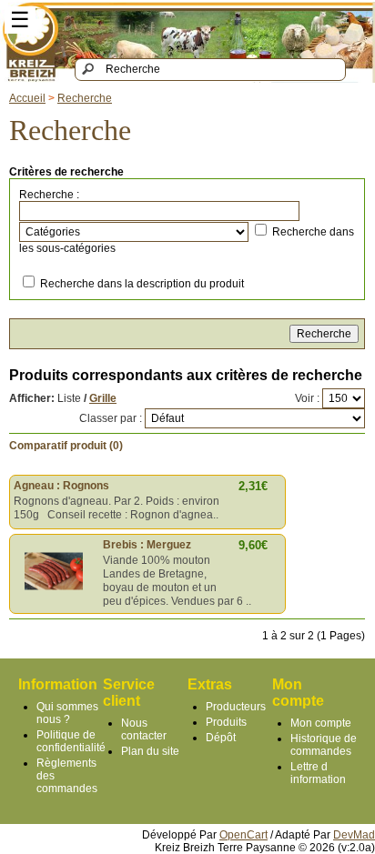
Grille (103, 398)
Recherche (84, 98)
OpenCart (243, 835)
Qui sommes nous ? (67, 713)
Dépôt (221, 737)
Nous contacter (144, 729)
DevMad (354, 835)
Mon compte (320, 723)
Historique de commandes (323, 745)
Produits (226, 722)
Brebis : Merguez (147, 544)
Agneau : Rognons (61, 485)
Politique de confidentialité (71, 741)
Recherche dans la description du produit (142, 283)
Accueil (27, 98)
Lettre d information (318, 773)
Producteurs (236, 706)
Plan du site (150, 751)
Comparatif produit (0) (66, 445)
